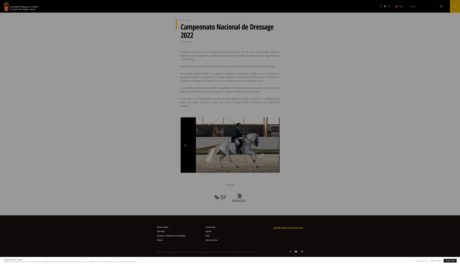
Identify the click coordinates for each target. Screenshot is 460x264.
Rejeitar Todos (436, 261)
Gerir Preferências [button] (422, 261)
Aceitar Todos (450, 261)
